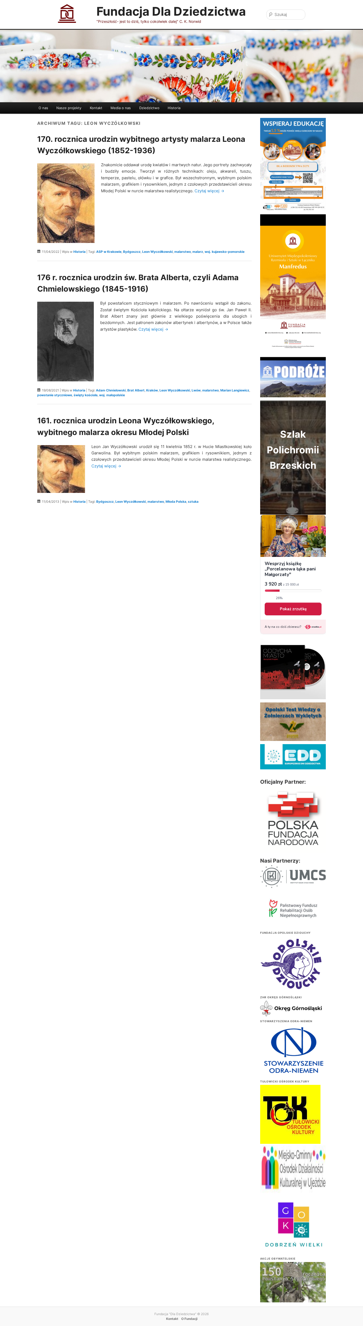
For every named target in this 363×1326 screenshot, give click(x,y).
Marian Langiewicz (234, 390)
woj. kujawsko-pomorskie (224, 252)
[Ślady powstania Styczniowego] (293, 1286)
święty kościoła (86, 395)
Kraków (152, 390)
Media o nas (121, 108)
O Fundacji (189, 1319)
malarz (197, 252)
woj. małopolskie (112, 395)
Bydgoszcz (132, 252)
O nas (43, 108)
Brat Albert (136, 390)
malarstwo (182, 252)
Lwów (196, 390)
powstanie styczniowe (54, 395)
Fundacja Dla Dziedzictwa (171, 11)
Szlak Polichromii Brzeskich (293, 449)
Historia (174, 108)
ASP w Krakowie (108, 252)
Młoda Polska (176, 502)
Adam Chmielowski (111, 390)
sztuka (193, 502)
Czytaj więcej (209, 190)
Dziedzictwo (149, 108)
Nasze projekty (68, 108)
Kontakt (96, 108)
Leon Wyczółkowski (157, 252)
